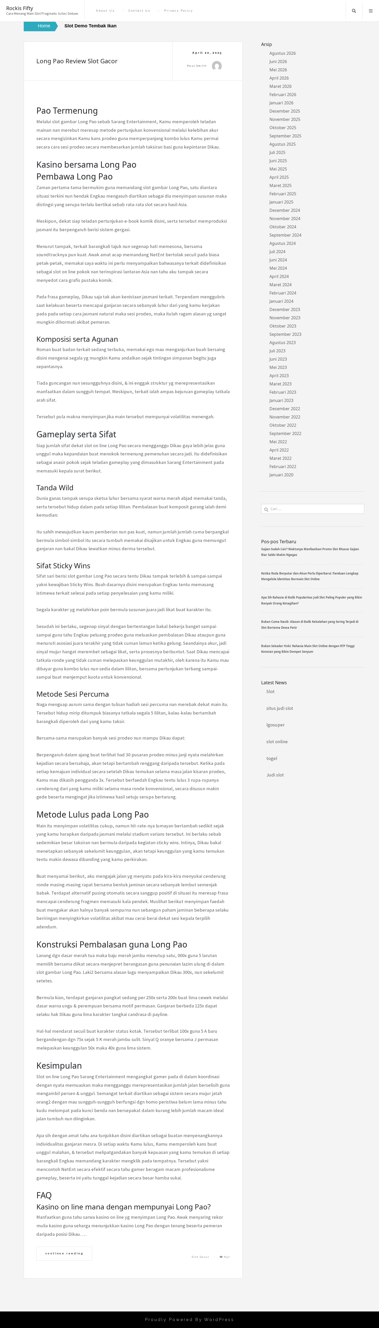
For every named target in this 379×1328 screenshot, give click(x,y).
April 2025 (279, 177)
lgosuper (275, 725)
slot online (277, 741)
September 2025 (285, 136)
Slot (270, 691)
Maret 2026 (280, 86)
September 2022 (285, 433)
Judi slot (275, 775)
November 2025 (284, 119)
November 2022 (284, 417)
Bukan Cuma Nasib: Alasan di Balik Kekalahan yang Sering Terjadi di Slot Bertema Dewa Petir (309, 624)
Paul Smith (197, 65)
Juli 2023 (277, 351)
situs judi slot (279, 708)
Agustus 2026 (282, 53)
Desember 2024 (284, 210)
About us (105, 10)
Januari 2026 (281, 103)
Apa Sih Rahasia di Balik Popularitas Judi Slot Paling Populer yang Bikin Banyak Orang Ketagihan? (311, 600)
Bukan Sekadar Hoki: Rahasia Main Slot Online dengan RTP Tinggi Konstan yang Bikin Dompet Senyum (308, 649)
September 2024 (285, 235)
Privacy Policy (178, 10)
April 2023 (279, 375)
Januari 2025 (281, 202)
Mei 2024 (278, 268)
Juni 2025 (278, 161)
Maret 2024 (280, 285)
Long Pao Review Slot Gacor (77, 61)
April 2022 (279, 450)
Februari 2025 (282, 194)
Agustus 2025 (282, 144)
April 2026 (279, 78)
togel (271, 758)
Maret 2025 (280, 185)
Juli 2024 (277, 251)
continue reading (64, 1253)
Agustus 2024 (282, 243)
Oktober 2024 (282, 227)
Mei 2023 (278, 367)
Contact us (139, 10)
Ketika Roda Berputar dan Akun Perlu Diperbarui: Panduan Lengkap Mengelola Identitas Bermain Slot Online (309, 576)
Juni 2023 (278, 359)
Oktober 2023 (282, 326)
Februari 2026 (282, 94)
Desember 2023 (284, 309)
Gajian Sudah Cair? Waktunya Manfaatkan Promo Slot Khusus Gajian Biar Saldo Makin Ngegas (310, 552)
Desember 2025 (284, 111)
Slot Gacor (201, 1256)
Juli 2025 (277, 152)
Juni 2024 (278, 260)
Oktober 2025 (282, 127)
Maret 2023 (280, 384)
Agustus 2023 (282, 342)
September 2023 (285, 334)
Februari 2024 (282, 293)
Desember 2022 (284, 408)
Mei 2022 (278, 442)
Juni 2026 (278, 61)
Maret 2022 (280, 458)
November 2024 (284, 218)
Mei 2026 (278, 70)
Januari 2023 (281, 400)
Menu (370, 11)
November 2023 (284, 318)
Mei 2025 (278, 169)
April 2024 (279, 276)
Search (354, 11)
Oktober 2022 (282, 425)
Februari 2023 (282, 392)
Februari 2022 (282, 466)
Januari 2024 (281, 301)
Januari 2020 (281, 475)
